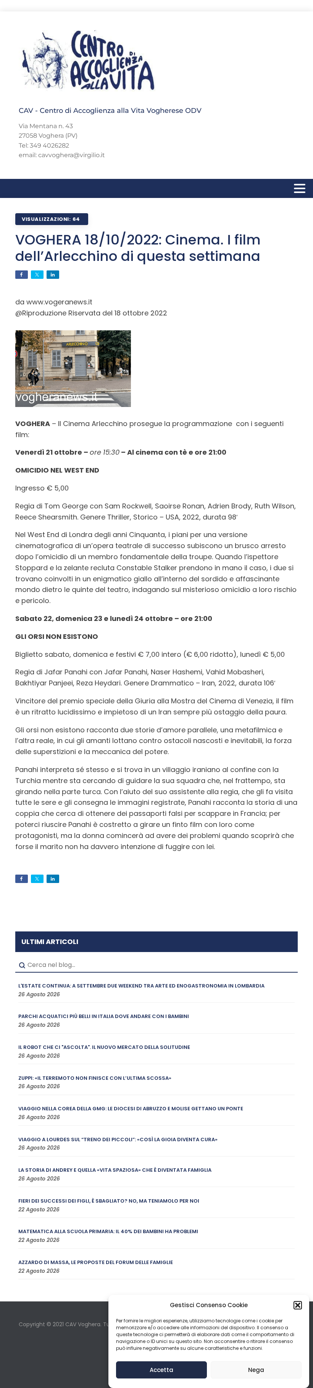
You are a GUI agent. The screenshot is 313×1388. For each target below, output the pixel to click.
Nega (256, 1370)
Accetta (161, 1370)
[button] (298, 1305)
